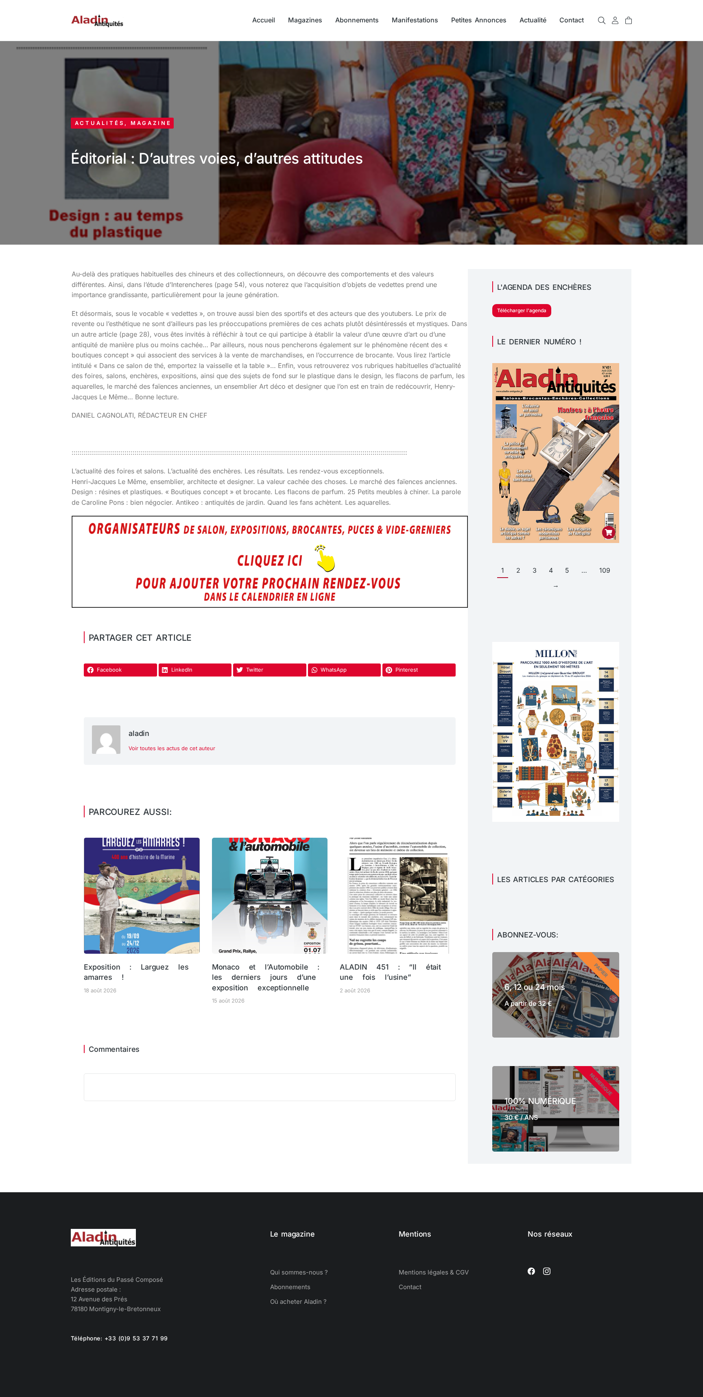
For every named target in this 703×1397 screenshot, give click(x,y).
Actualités (99, 123)
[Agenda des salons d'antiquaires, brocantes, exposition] (270, 605)
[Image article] (142, 896)
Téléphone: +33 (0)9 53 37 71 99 (119, 1338)
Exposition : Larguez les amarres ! (136, 972)
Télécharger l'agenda (521, 310)
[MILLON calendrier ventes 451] (555, 819)
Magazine (151, 123)
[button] (120, 670)
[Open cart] (628, 20)
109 (604, 570)
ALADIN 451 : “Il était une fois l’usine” (390, 972)
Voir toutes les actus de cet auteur (172, 748)
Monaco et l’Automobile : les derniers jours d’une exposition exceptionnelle (265, 977)
